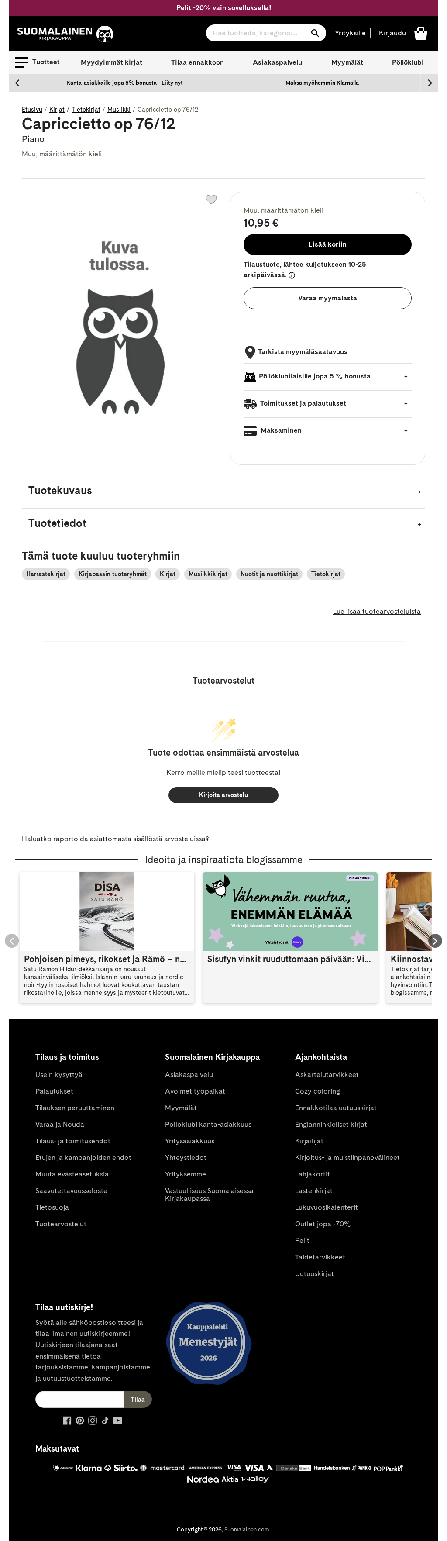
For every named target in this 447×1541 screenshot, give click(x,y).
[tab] (223, 492)
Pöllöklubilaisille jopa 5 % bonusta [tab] (315, 376)
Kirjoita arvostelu (223, 794)
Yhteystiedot (185, 1157)
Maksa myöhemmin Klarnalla (322, 82)
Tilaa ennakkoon (197, 62)
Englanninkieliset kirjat (331, 1124)
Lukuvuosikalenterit (326, 1207)
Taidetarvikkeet (320, 1257)
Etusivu (32, 109)
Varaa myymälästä (327, 298)
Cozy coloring (317, 1091)
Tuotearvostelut (60, 1224)
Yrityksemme (185, 1174)
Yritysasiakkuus (189, 1141)
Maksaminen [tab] (280, 430)
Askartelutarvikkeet (327, 1074)
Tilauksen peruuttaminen (74, 1108)
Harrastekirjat (45, 574)
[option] (125, 83)
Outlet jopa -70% (323, 1224)
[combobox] (266, 32)
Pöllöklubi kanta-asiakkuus (208, 1124)
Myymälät (347, 62)
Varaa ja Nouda (59, 1124)
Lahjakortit (312, 1174)
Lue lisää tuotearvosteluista (377, 611)
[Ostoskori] (420, 32)
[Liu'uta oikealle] (429, 83)
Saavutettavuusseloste (71, 1191)
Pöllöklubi (408, 62)
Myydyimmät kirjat (111, 62)
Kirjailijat (309, 1141)
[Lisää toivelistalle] (211, 199)
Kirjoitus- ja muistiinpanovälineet (347, 1157)
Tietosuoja (52, 1207)
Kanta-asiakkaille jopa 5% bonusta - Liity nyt (124, 82)
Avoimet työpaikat (195, 1091)
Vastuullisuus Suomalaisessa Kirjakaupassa (209, 1195)
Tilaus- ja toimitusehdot (72, 1141)
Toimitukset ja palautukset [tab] (302, 403)
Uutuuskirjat (314, 1273)
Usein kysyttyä (59, 1074)
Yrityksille (350, 33)
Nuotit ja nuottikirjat (269, 574)
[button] (37, 62)
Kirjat (57, 109)
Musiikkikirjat (208, 574)
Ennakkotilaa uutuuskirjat (336, 1108)
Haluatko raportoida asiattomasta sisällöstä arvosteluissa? (115, 839)
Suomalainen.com (246, 1529)
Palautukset (54, 1091)
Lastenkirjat (314, 1191)
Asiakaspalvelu (277, 62)
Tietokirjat (86, 109)
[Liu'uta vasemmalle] (17, 83)
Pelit (302, 1240)
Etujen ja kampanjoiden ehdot (83, 1157)
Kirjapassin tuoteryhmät (113, 574)
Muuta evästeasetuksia (72, 1174)
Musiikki (119, 109)
